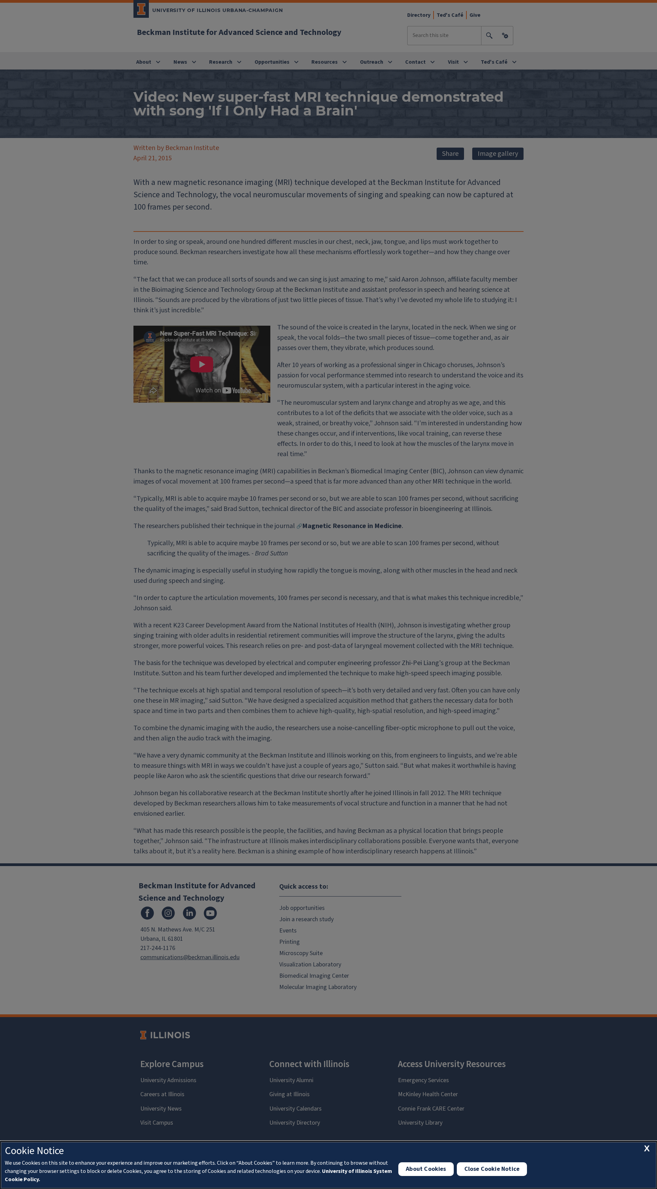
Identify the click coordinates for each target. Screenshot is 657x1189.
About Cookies (426, 1169)
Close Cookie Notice (491, 1169)
